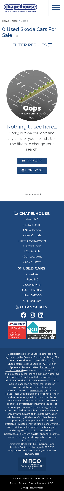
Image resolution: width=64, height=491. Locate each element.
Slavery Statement (38, 483)
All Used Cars (33, 300)
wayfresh (39, 488)
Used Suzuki (33, 285)
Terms (37, 478)
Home (5, 21)
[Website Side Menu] (56, 8)
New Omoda (33, 235)
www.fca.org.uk (38, 390)
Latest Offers (33, 246)
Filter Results (30, 44)
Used (15, 21)
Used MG (33, 279)
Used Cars (33, 161)
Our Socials (33, 307)
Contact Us (33, 251)
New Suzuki (32, 225)
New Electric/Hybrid (33, 240)
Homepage (34, 170)
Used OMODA (33, 290)
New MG (32, 219)
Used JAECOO (33, 295)
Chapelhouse (34, 213)
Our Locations (33, 256)
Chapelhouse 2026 (23, 478)
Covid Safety (33, 262)
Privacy (22, 483)
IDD (51, 483)
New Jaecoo (33, 230)
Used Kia (32, 274)
